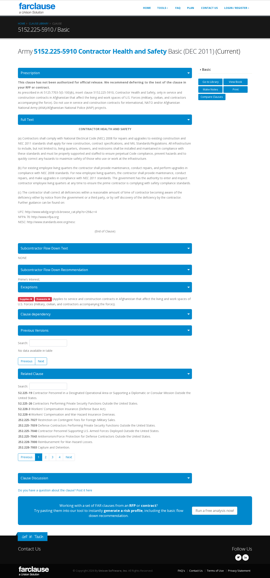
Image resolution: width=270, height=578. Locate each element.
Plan (190, 8)
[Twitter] (238, 557)
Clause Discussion (34, 478)
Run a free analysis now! (215, 510)
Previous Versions (35, 330)
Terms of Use (215, 571)
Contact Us (209, 8)
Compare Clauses (212, 97)
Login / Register (235, 8)
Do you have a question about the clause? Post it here (55, 490)
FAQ (178, 8)
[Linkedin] (245, 557)
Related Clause (32, 374)
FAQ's (181, 571)
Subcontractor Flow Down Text (44, 248)
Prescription (30, 73)
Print (236, 89)
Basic (206, 69)
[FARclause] (37, 8)
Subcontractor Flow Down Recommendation (54, 270)
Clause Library (39, 23)
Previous (26, 361)
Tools (161, 8)
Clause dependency (36, 314)
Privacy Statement (239, 571)
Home (147, 8)
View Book (235, 82)
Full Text (27, 119)
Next (41, 361)
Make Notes (210, 89)
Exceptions (29, 287)
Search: (23, 343)
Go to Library (210, 82)
